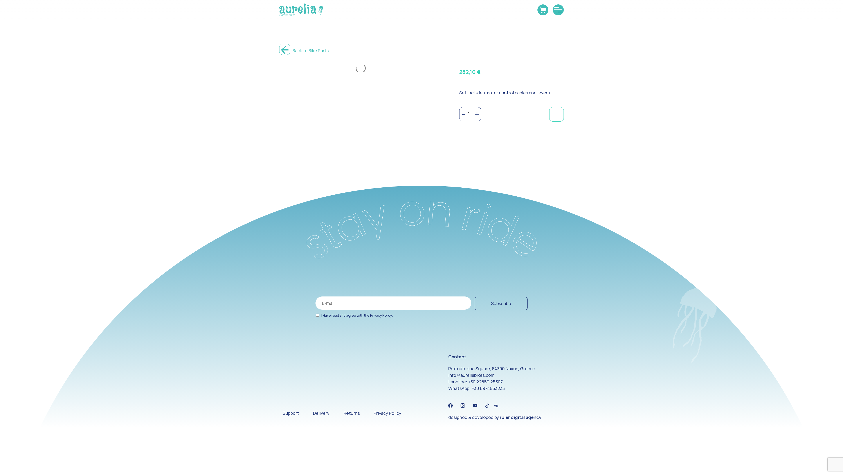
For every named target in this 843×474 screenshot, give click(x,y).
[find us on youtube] (475, 405)
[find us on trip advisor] (496, 405)
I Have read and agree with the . (357, 315)
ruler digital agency (520, 417)
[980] (556, 114)
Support (291, 413)
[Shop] (542, 9)
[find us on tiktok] (487, 405)
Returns (352, 413)
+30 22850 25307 (485, 382)
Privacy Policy (381, 315)
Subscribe (501, 303)
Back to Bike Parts (310, 51)
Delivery (321, 413)
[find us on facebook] (450, 405)
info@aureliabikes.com (471, 375)
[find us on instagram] (463, 405)
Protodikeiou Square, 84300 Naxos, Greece (491, 369)
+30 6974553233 (488, 388)
